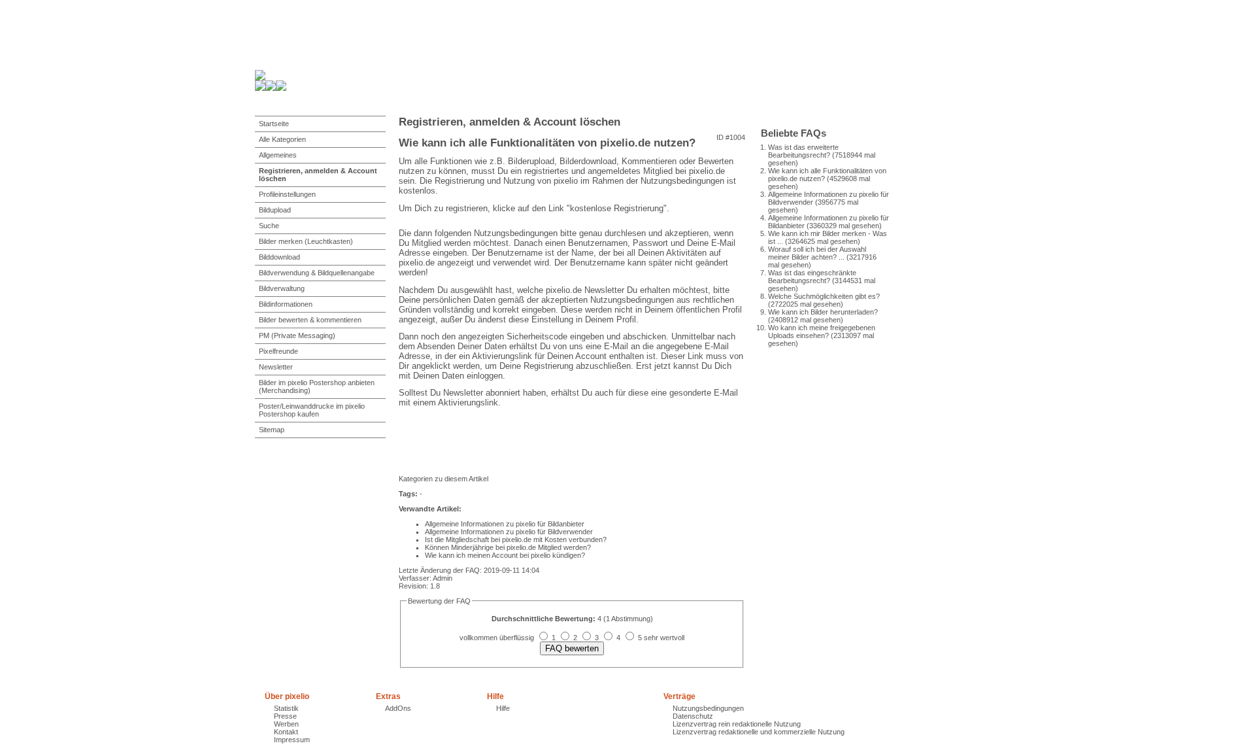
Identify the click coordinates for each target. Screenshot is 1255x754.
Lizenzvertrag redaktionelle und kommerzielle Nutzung (759, 732)
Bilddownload (279, 257)
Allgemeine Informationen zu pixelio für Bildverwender (509, 532)
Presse (285, 716)
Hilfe (503, 708)
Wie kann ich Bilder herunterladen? (823, 312)
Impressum (292, 740)
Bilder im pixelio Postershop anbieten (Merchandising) (317, 386)
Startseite (274, 124)
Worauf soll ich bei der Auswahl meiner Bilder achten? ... (817, 253)
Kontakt (286, 732)
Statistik (286, 708)
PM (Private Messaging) (297, 335)
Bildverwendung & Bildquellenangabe (317, 273)
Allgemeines (278, 155)
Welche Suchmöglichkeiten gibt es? (824, 296)
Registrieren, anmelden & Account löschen (318, 174)
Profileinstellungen (287, 194)
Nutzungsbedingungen (708, 708)
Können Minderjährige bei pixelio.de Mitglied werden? (508, 547)
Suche (269, 226)
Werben (286, 724)
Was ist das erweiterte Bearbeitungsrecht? (803, 151)
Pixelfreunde (278, 351)
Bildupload (275, 210)
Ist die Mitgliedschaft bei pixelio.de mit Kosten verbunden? (516, 539)
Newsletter (276, 367)
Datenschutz (693, 716)
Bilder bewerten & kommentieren (310, 320)
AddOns (398, 708)
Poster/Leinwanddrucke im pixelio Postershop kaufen (312, 410)
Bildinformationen (285, 304)
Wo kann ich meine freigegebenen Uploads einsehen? (821, 331)
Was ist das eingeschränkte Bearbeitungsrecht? (812, 276)
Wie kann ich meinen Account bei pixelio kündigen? (505, 555)
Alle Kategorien (282, 139)
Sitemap (271, 430)
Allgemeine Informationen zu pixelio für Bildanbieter (504, 524)
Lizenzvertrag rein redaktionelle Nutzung (737, 724)
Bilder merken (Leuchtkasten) (306, 241)
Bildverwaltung (282, 288)
